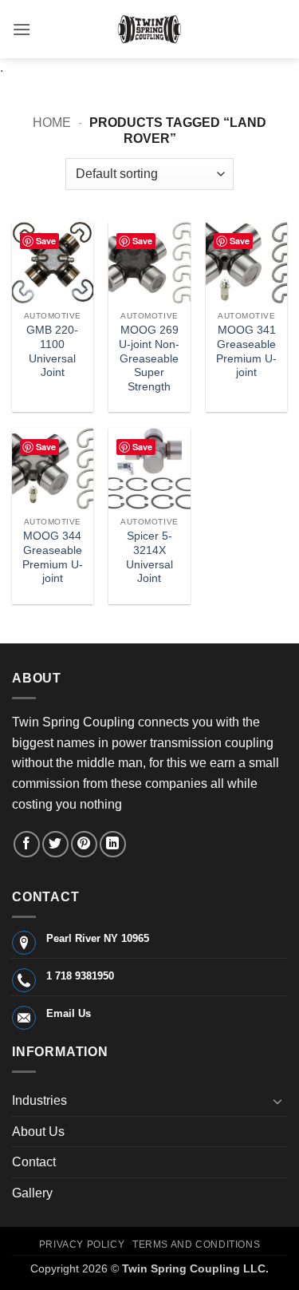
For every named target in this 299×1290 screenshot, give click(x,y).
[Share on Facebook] (27, 844)
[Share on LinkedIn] (113, 844)
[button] (21, 29)
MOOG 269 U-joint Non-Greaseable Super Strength (149, 358)
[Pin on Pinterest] (84, 844)
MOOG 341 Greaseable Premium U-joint (246, 351)
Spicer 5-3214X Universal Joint (149, 557)
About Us (38, 1131)
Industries (39, 1100)
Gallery (32, 1193)
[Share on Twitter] (55, 844)
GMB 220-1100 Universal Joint (52, 351)
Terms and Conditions (196, 1244)
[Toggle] (277, 1100)
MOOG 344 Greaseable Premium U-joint (52, 557)
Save (46, 241)
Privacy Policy (82, 1244)
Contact (34, 1162)
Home (52, 122)
